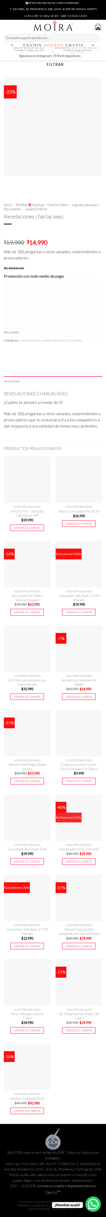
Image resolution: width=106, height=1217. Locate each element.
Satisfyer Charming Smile (27, 1098)
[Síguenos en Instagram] (85, 56)
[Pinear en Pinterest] (43, 351)
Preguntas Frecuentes (70, 1201)
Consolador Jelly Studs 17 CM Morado (27, 931)
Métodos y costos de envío (35, 1205)
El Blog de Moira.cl (65, 1208)
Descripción (12, 381)
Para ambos (12, 209)
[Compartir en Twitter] (26, 351)
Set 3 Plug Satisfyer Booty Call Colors (79, 1016)
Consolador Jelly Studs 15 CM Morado (79, 598)
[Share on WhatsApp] (8, 351)
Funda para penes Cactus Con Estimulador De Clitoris (79, 766)
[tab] (53, 381)
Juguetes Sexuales (85, 205)
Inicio (8, 205)
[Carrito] (98, 27)
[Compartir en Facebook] (17, 351)
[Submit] (96, 38)
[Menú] (7, 26)
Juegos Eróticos (36, 209)
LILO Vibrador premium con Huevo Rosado (27, 682)
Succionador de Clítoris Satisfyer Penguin (27, 598)
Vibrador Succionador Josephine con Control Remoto (79, 931)
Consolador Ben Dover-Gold (27, 849)
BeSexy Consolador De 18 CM (79, 511)
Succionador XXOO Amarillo (79, 849)
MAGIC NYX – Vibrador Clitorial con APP (27, 513)
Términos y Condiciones (35, 1201)
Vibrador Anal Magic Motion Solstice (27, 766)
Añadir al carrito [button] (27, 527)
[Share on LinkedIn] (52, 351)
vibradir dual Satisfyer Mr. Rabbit (79, 682)
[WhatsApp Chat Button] (93, 1204)
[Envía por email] (34, 351)
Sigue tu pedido (39, 1208)
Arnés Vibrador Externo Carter (27, 1016)
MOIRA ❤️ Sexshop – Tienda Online (42, 205)
